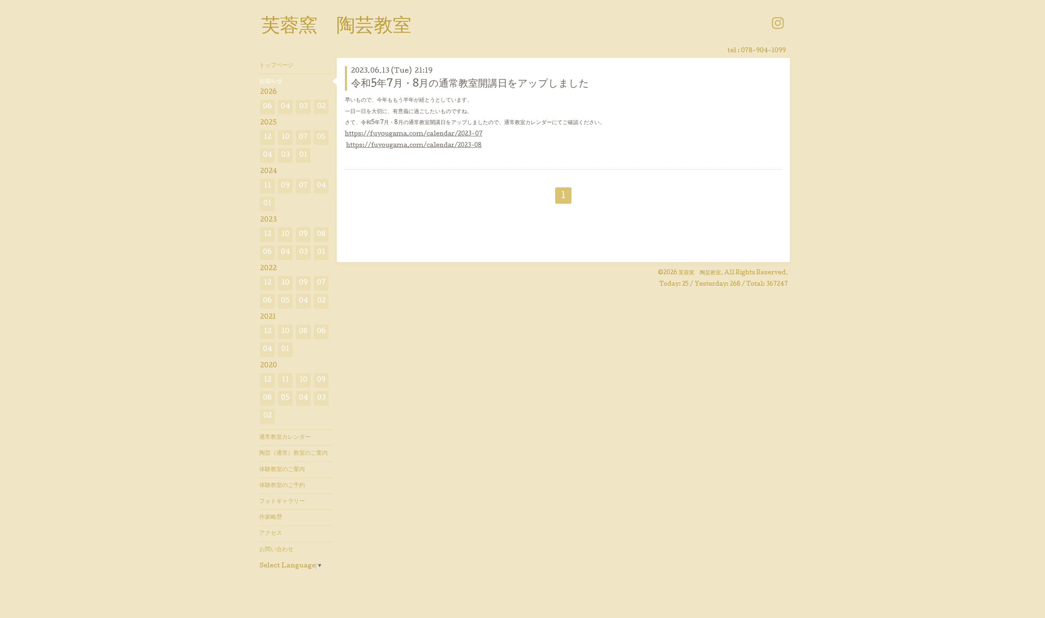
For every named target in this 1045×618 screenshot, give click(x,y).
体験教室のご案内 (282, 470)
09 (285, 185)
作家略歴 (270, 517)
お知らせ (270, 81)
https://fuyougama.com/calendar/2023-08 (414, 146)
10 (285, 137)
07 (303, 137)
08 (321, 234)
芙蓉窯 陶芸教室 (336, 27)
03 (303, 106)
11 (267, 185)
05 (321, 137)
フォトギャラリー (282, 501)
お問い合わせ (276, 550)
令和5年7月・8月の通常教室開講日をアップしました (470, 84)
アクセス (270, 533)
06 (267, 106)
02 (321, 106)
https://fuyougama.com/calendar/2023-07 (413, 134)
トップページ (276, 65)
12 (267, 137)
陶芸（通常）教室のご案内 (293, 453)
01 (303, 155)
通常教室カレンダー (285, 437)
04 (285, 106)
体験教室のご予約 (282, 485)
